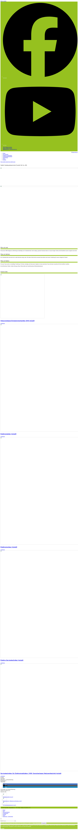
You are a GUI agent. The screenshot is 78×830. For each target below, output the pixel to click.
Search (1, 820)
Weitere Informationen (36, 823)
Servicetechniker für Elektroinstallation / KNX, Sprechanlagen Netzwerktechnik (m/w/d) (30, 773)
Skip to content (3, 1)
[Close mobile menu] (0, 818)
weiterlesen (2, 323)
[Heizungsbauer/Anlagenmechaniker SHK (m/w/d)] (22, 317)
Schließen (2, 828)
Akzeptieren (44, 823)
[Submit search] (15, 821)
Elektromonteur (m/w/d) (8, 547)
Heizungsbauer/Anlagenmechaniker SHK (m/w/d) (17, 321)
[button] (7, 161)
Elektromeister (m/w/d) (8, 434)
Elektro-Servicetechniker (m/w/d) (11, 660)
